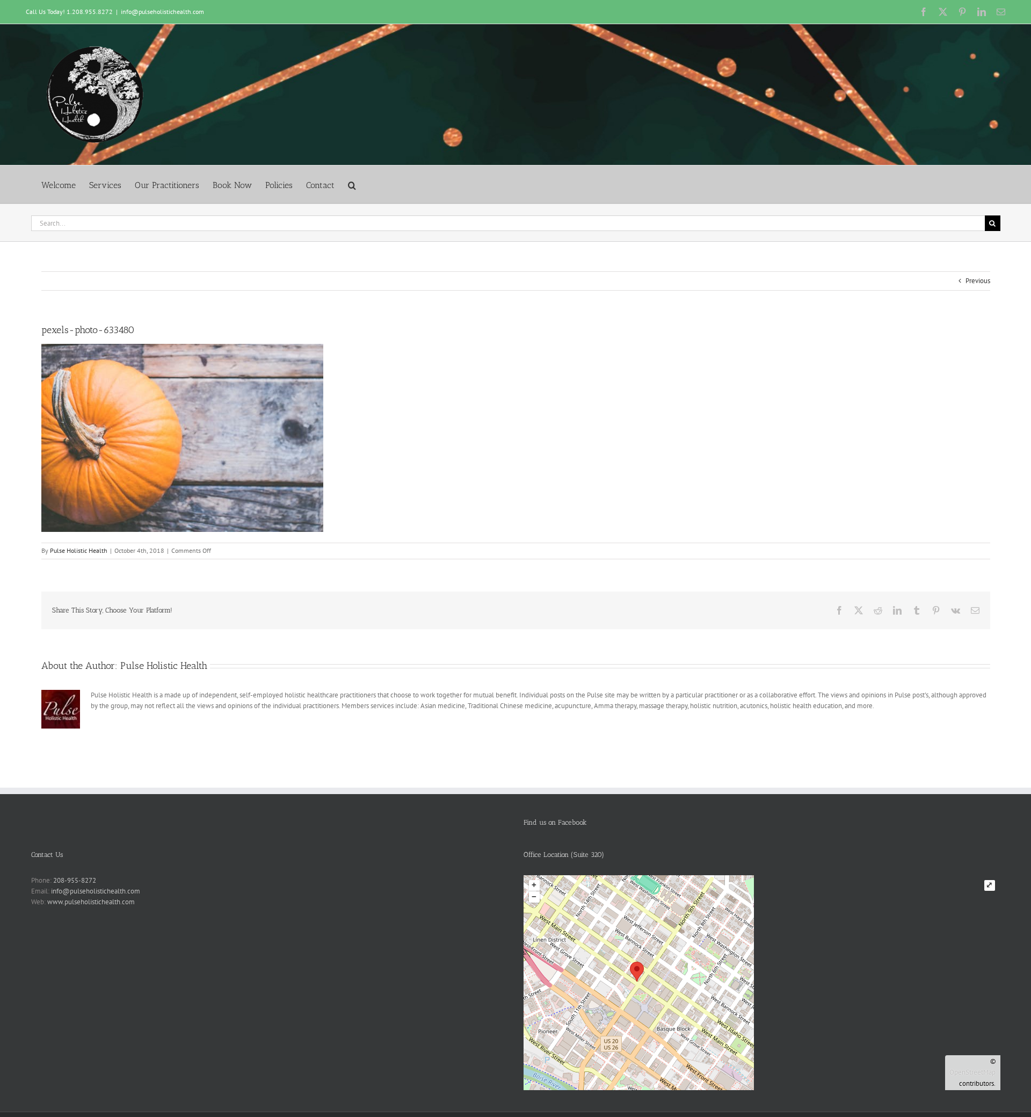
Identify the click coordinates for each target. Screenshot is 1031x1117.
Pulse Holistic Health (78, 550)
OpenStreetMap (972, 1072)
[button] (352, 184)
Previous (977, 280)
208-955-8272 (74, 880)
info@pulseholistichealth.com (162, 12)
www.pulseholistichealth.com (91, 901)
